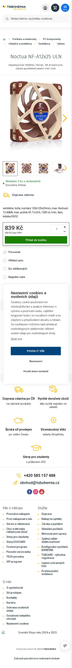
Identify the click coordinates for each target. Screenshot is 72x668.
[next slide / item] (65, 168)
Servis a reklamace (18, 523)
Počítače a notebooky (24, 39)
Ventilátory (44, 43)
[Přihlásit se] (45, 8)
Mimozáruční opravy (54, 533)
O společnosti (14, 587)
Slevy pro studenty (17, 536)
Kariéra (11, 602)
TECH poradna (15, 556)
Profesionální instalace (50, 573)
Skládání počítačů (52, 528)
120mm (61, 43)
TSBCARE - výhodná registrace (53, 556)
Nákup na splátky (52, 518)
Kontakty (11, 597)
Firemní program (16, 546)
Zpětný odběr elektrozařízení (51, 540)
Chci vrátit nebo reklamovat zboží (16, 530)
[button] (10, 168)
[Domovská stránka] (4, 39)
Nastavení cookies (17, 623)
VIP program (14, 561)
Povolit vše (35, 353)
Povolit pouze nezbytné (35, 373)
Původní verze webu (18, 551)
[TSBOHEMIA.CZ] (14, 8)
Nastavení (34, 363)
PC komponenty (52, 39)
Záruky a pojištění (52, 523)
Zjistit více (16, 341)
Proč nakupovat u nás (19, 518)
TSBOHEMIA (49, 649)
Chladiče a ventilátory (20, 43)
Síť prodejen (13, 592)
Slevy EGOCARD (15, 541)
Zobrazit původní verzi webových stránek (36, 658)
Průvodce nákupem (18, 513)
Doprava (47, 513)
